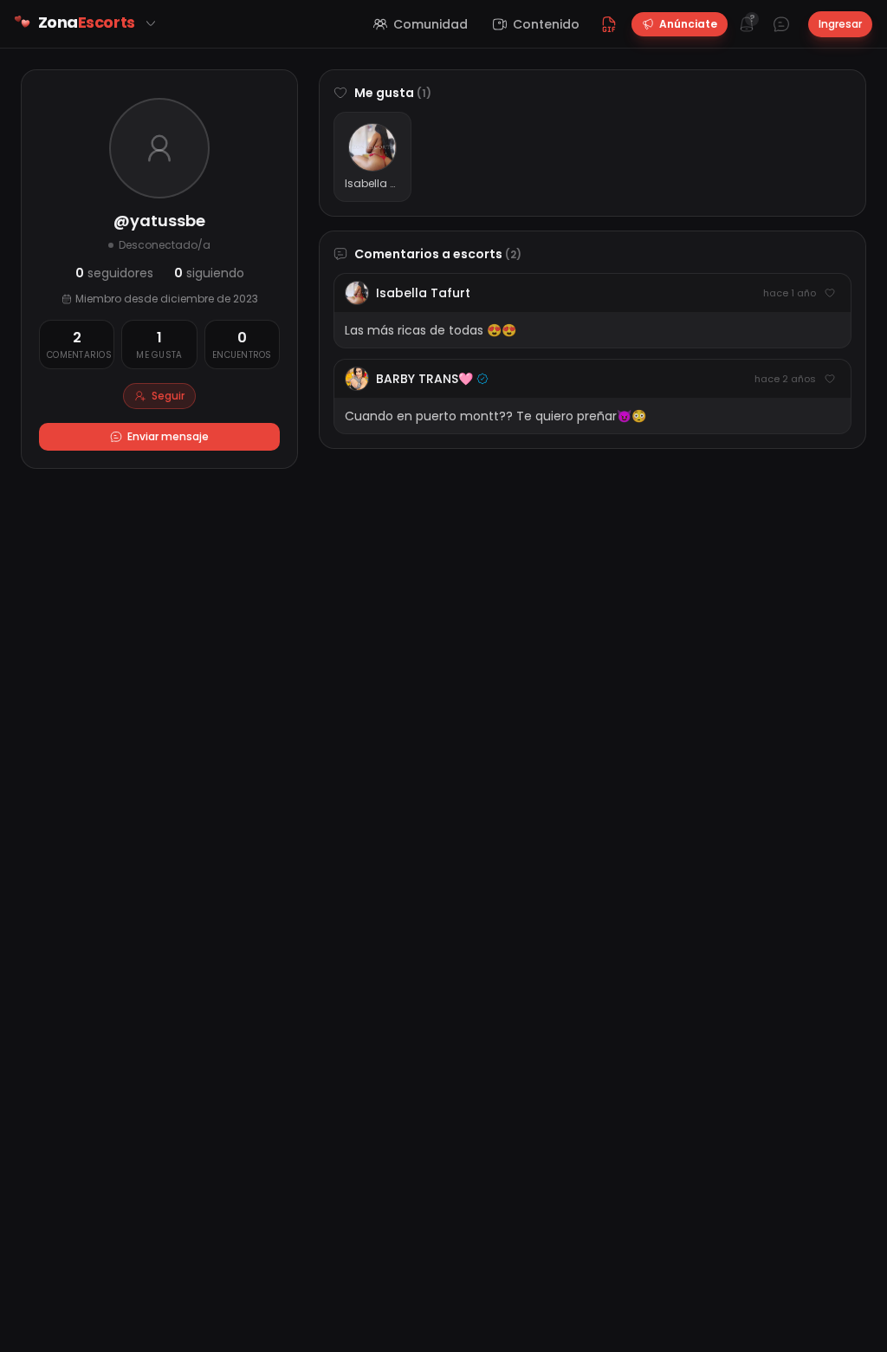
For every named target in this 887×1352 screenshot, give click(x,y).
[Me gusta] (829, 293)
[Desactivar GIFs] (609, 24)
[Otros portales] (151, 23)
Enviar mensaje (168, 436)
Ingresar (840, 23)
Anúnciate (688, 23)
